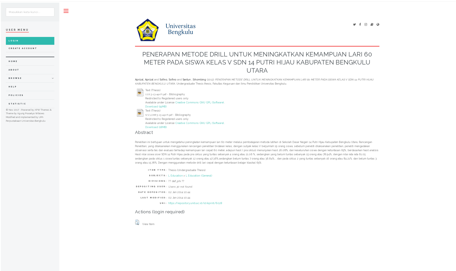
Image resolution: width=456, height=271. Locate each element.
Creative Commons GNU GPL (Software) (199, 102)
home (13, 61)
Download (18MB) (156, 127)
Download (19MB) (156, 106)
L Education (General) (199, 175)
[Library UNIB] (378, 24)
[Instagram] (365, 24)
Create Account (23, 48)
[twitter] (354, 24)
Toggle (66, 11)
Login (14, 41)
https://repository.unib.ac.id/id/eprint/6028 (195, 203)
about (14, 70)
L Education (175, 175)
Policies (16, 95)
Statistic (17, 104)
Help (13, 87)
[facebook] (360, 24)
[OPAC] (371, 24)
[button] (137, 222)
